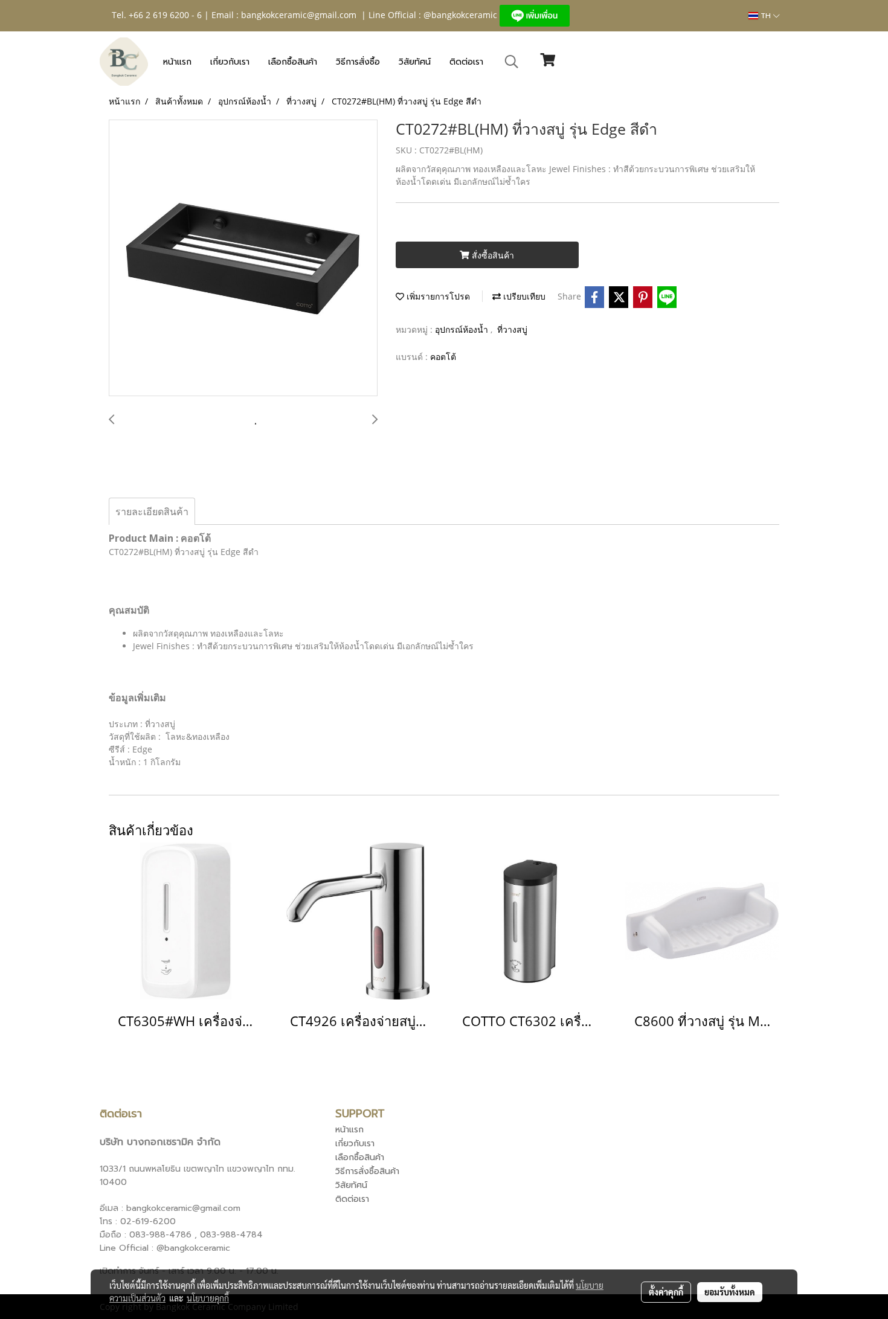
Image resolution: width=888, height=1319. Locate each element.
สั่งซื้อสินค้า (491, 255)
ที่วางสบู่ (512, 329)
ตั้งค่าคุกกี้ (666, 1291)
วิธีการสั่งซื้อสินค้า (367, 1171)
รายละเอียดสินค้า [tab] (151, 511)
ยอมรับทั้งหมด (729, 1291)
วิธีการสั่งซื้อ (358, 62)
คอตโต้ (443, 356)
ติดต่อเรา (466, 62)
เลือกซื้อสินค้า (292, 62)
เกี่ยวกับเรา (229, 62)
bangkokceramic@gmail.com (298, 15)
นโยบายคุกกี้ (208, 1297)
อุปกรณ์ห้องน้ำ (463, 329)
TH (765, 15)
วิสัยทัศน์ (415, 62)
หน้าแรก (177, 62)
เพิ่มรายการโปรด (437, 296)
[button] (511, 61)
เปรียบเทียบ (523, 296)
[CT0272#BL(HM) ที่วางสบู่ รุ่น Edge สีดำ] (243, 258)
